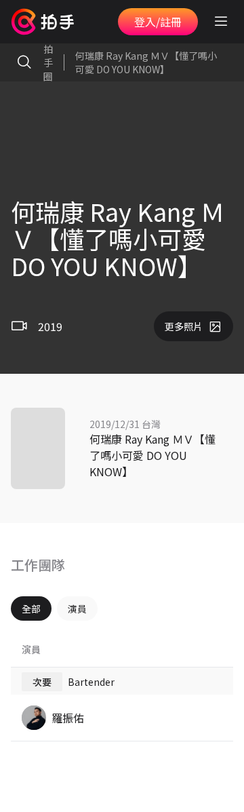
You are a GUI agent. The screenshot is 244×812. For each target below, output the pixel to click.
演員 (77, 608)
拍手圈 (48, 62)
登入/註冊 (158, 22)
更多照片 (184, 326)
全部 (31, 608)
